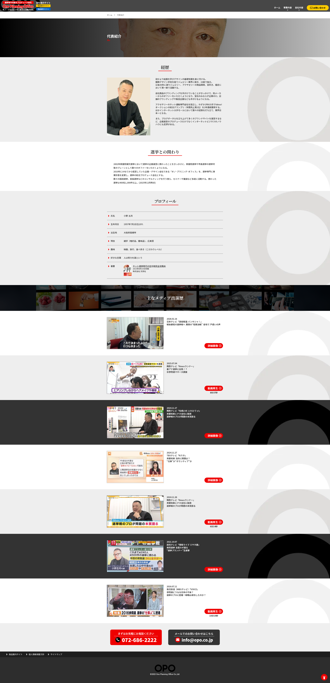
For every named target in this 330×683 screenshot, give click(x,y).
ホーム (109, 15)
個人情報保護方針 (36, 654)
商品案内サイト (15, 654)
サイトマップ (56, 654)
